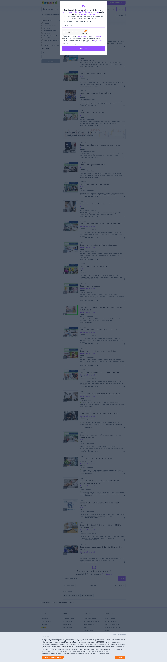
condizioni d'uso (82, 36)
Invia (82, 49)
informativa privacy (96, 36)
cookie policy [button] (100, 641)
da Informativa (97, 40)
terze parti (68, 642)
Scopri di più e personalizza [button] (53, 657)
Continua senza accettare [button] (119, 634)
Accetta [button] (120, 657)
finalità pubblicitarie (62, 646)
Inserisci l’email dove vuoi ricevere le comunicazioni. (77, 21)
